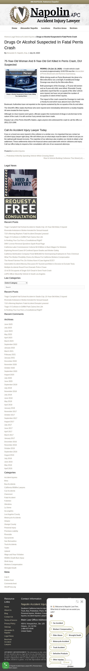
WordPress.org (10, 587)
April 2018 (8, 405)
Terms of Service (10, 620)
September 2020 (10, 371)
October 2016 (9, 448)
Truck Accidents (10, 544)
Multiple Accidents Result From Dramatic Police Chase (25, 267)
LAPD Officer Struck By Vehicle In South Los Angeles (24, 274)
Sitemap (7, 627)
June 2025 (8, 324)
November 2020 (10, 364)
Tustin (6, 548)
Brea (6, 481)
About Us (8, 610)
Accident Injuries (28, 37)
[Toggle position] (77, 601)
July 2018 (8, 395)
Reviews (73, 28)
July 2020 (8, 378)
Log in (6, 577)
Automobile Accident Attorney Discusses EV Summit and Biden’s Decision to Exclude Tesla (39, 264)
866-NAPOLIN (36, 2)
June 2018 (8, 398)
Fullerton (7, 501)
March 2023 (8, 341)
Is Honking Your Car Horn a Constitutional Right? (23, 240)
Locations (45, 28)
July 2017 (8, 425)
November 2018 (10, 391)
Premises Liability (11, 531)
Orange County (10, 524)
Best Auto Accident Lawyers (8, 641)
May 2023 (8, 334)
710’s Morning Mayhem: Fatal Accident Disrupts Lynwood (26, 234)
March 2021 (8, 351)
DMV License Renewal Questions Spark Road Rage (24, 244)
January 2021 (9, 358)
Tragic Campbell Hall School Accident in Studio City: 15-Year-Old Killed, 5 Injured (35, 227)
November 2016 (10, 445)
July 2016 (8, 458)
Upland (7, 551)
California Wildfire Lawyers (14, 487)
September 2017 (10, 418)
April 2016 (8, 468)
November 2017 (10, 411)
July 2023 (8, 328)
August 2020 (9, 375)
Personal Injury (10, 528)
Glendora (8, 504)
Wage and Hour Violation (14, 554)
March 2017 (8, 435)
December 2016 (10, 442)
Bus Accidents (9, 484)
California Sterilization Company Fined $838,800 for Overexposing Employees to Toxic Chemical (41, 254)
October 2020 (9, 368)
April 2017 (8, 432)
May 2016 (8, 465)
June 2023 (8, 331)
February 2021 (10, 354)
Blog (6, 613)
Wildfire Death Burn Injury (14, 558)
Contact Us (8, 617)
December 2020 (10, 361)
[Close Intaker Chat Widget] (82, 601)
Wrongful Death (10, 568)
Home (14, 28)
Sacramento (9, 538)
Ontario (7, 521)
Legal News (15, 37)
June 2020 (8, 381)
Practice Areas (60, 28)
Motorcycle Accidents (12, 518)
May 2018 (8, 401)
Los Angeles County (12, 514)
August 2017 (9, 422)
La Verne (7, 507)
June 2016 (8, 462)
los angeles (8, 511)
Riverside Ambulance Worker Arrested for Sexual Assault (26, 230)
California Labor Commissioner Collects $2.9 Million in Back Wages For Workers (35, 247)
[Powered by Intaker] (70, 666)
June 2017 (8, 428)
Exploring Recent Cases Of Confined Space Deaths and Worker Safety (31, 250)
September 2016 (10, 452)
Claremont (8, 494)
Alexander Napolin (29, 28)
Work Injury (8, 561)
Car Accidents (9, 491)
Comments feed (10, 583)
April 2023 (8, 338)
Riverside (8, 534)
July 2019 (8, 388)
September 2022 (10, 344)
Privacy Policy (9, 623)
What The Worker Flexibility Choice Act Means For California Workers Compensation (37, 257)
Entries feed (9, 580)
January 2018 (9, 408)
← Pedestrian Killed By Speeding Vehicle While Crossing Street (29, 156)
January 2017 (9, 438)
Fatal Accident (9, 497)
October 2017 (9, 415)
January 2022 (9, 348)
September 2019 (10, 385)
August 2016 (9, 455)
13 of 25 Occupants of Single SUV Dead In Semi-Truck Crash (27, 271)
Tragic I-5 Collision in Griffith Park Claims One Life (23, 237)
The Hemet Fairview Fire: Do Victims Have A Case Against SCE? (29, 260)
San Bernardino (10, 541)
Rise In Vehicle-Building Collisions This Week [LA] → (64, 158)
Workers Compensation (13, 564)
